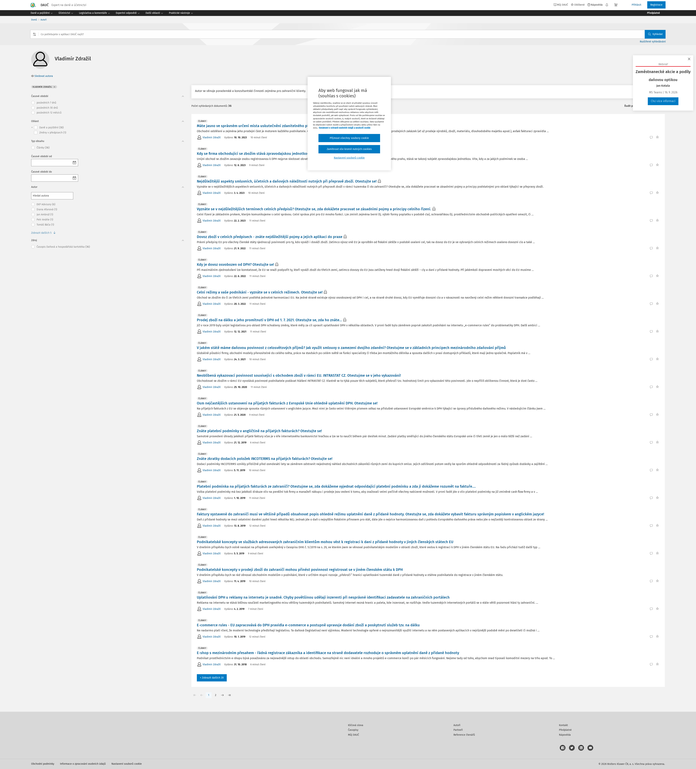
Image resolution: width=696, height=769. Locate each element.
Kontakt (563, 725)
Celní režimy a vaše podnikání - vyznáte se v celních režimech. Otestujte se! (260, 292)
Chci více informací (663, 101)
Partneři (458, 729)
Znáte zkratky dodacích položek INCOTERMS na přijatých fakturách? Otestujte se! (264, 458)
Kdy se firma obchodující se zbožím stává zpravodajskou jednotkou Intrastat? (262, 153)
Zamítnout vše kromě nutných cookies (349, 149)
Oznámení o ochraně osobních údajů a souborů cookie (344, 128)
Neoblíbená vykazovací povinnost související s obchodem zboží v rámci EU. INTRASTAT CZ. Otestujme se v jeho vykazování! (299, 375)
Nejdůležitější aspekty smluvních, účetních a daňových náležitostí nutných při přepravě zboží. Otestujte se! (287, 181)
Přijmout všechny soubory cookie (349, 138)
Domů (34, 19)
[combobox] (348, 34)
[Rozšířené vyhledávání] (34, 34)
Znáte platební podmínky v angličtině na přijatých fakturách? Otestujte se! (259, 431)
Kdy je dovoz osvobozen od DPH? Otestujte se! (235, 264)
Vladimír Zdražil (212, 137)
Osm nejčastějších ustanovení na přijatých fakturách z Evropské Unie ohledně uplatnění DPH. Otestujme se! (287, 403)
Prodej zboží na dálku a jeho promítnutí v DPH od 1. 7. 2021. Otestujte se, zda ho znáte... (269, 320)
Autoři (44, 19)
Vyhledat (657, 34)
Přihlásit (636, 4)
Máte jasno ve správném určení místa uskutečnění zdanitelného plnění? (257, 126)
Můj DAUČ (353, 734)
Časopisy (353, 729)
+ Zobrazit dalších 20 (212, 677)
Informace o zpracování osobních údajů (83, 763)
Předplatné (565, 729)
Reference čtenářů (464, 734)
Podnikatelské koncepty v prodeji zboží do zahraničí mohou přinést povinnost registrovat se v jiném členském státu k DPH (300, 569)
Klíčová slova (355, 725)
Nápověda (597, 4)
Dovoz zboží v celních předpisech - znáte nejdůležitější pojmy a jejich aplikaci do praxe (269, 237)
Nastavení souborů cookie (126, 763)
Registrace (656, 4)
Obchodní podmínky (42, 763)
